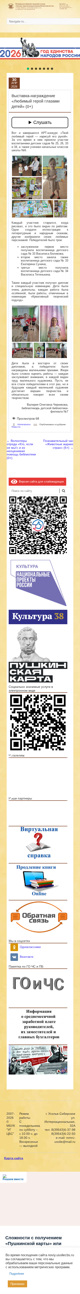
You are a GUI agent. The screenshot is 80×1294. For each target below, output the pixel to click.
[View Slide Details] (38, 774)
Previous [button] (12, 758)
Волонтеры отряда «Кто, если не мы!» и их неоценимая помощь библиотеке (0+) (21, 449)
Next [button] (64, 758)
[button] (5, 48)
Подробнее (16, 1273)
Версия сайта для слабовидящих (40, 481)
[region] (38, 763)
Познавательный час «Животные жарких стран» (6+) (58, 444)
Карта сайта (13, 1158)
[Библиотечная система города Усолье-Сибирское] (40, 9)
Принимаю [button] (17, 1284)
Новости (16, 427)
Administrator (24, 424)
